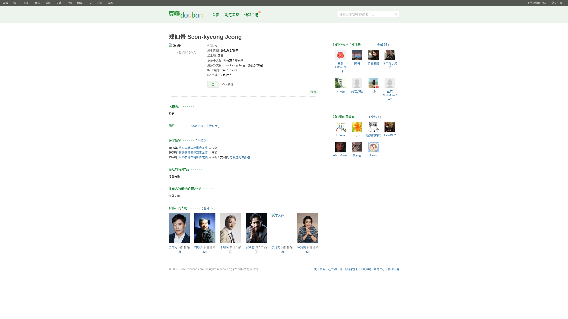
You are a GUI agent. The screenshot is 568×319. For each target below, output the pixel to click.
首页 (215, 15)
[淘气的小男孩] (390, 55)
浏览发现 (232, 15)
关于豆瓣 (319, 269)
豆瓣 (5, 3)
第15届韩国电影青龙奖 (193, 157)
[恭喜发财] (373, 55)
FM (90, 3)
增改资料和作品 (186, 52)
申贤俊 (301, 247)
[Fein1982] (390, 127)
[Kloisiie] (340, 127)
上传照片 (211, 126)
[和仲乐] (340, 83)
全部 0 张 (197, 126)
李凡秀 (276, 247)
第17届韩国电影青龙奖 (193, 148)
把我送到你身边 (240, 157)
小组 (69, 3)
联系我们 (351, 269)
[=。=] (357, 127)
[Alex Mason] (340, 147)
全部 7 (375, 117)
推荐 (313, 92)
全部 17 (208, 208)
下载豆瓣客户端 (536, 3)
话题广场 (251, 15)
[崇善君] (357, 147)
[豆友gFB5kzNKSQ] (340, 55)
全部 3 (202, 140)
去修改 (185, 45)
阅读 (80, 3)
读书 (16, 3)
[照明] (357, 55)
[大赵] (373, 83)
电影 (26, 3)
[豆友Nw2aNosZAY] (390, 83)
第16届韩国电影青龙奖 (193, 152)
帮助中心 (379, 269)
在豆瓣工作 (335, 269)
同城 (58, 3)
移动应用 (393, 269)
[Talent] (373, 147)
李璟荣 (224, 247)
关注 (214, 84)
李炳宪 (173, 247)
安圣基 (250, 247)
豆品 (110, 3)
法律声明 (365, 269)
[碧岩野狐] (357, 83)
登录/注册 (557, 3)
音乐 (37, 3)
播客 (48, 3)
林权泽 (198, 247)
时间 (99, 3)
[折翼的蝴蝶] (373, 127)
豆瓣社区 (189, 15)
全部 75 (382, 44)
